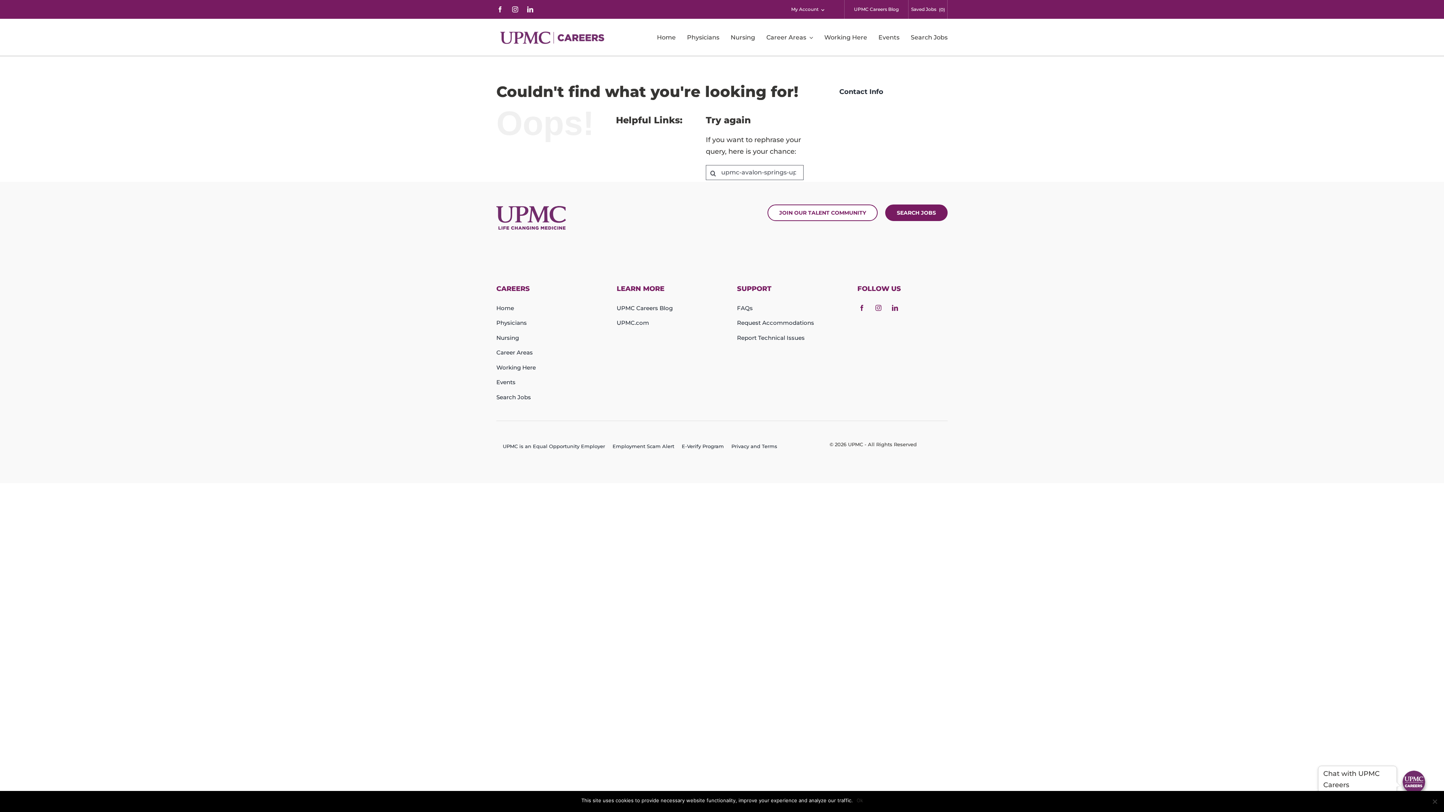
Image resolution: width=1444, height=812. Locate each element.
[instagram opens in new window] (515, 9)
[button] (1414, 782)
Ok (860, 800)
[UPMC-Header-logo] (553, 37)
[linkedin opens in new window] (530, 9)
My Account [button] (805, 9)
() (942, 9)
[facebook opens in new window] (500, 9)
